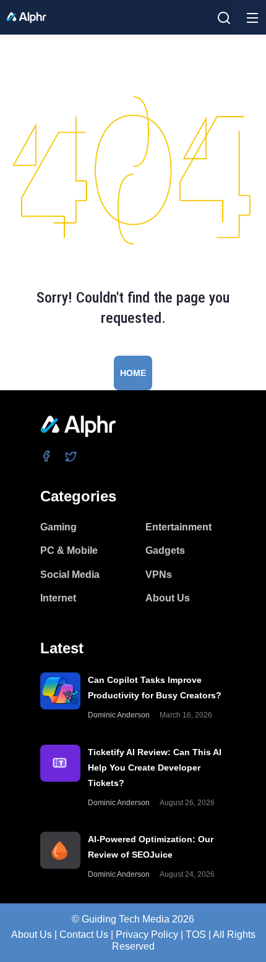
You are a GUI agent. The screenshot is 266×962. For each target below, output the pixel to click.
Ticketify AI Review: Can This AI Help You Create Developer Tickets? (154, 767)
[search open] (224, 17)
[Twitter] (71, 456)
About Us (31, 934)
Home (133, 373)
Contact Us (83, 934)
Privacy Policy (147, 934)
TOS (196, 934)
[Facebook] (46, 456)
